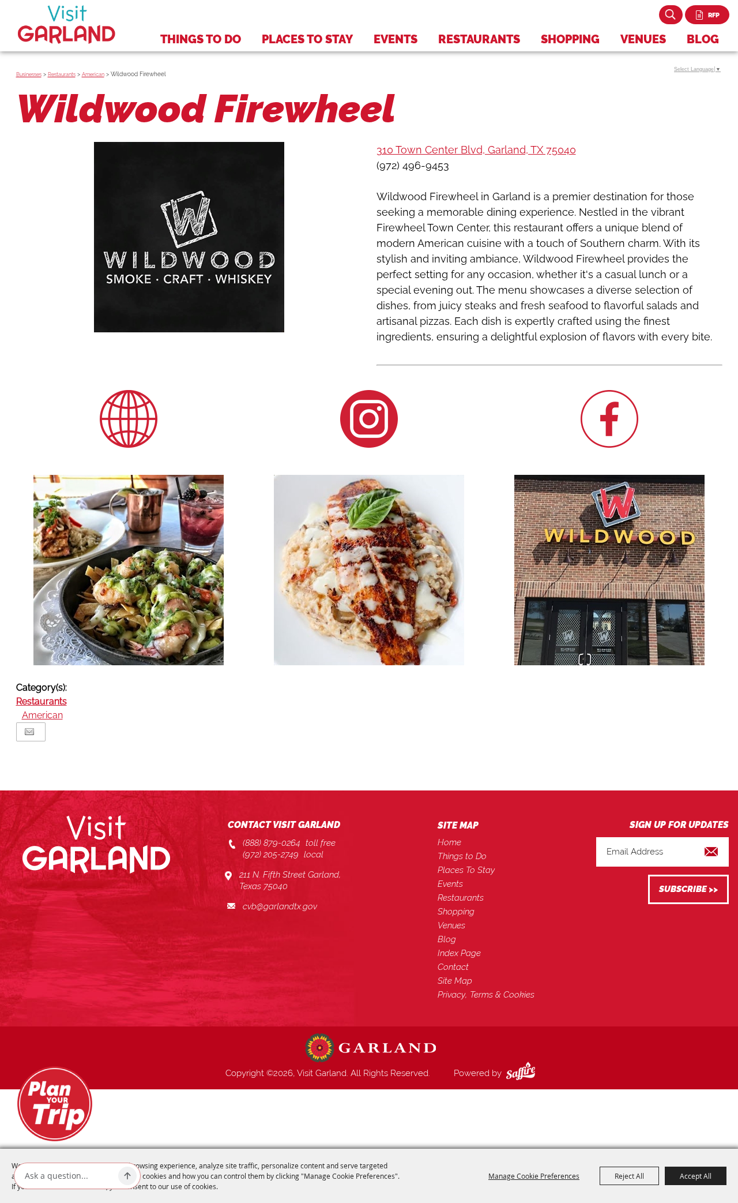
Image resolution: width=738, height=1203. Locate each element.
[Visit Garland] (67, 24)
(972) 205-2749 (271, 854)
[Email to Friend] (29, 731)
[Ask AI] (127, 1176)
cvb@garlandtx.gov (280, 906)
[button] (189, 239)
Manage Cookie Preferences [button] (533, 1175)
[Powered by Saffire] (523, 1073)
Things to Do (200, 39)
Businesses (29, 74)
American (93, 74)
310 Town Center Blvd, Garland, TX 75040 (476, 150)
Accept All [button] (695, 1175)
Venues (643, 39)
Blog (703, 39)
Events (395, 39)
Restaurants (479, 39)
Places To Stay (307, 39)
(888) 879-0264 (271, 843)
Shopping (570, 39)
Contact (453, 967)
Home (449, 842)
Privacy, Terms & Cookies (486, 995)
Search (671, 14)
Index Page (459, 953)
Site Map (455, 981)
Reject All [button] (629, 1175)
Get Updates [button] (688, 889)
